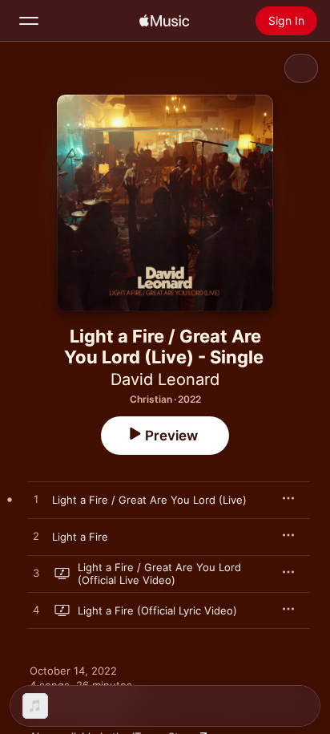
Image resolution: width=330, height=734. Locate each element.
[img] (164, 21)
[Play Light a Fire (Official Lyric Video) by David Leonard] (36, 610)
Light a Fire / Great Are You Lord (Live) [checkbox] (149, 499)
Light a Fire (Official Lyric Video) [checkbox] (157, 610)
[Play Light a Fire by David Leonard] (36, 536)
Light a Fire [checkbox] (80, 536)
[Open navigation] (28, 21)
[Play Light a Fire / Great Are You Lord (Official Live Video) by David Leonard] (36, 573)
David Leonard (165, 379)
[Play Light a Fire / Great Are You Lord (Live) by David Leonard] (36, 500)
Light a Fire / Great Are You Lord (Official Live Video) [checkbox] (159, 573)
